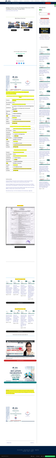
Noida (44, 19)
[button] (48, 3)
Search (40, 12)
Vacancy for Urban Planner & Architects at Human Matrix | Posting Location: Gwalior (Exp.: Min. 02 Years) (31, 318)
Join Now (20, 55)
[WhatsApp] (55, 4)
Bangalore (47, 22)
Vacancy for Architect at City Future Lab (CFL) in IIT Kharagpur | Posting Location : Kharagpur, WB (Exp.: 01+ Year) (16, 318)
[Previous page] (6, 244)
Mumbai (41, 21)
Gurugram (47, 19)
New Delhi (41, 19)
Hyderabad (43, 22)
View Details (13, 30)
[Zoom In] (13, 244)
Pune (40, 22)
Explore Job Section (20, 302)
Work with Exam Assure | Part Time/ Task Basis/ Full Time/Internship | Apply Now (19, 190)
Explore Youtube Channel (20, 360)
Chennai (44, 21)
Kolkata (48, 21)
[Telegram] (21, 63)
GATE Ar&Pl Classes (8, 3)
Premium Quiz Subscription (15, 3)
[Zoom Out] (12, 244)
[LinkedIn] (23, 63)
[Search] (49, 14)
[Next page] (7, 244)
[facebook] (19, 63)
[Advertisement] (20, 41)
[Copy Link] (55, 6)
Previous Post (8, 442)
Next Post (32, 442)
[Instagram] (16, 63)
